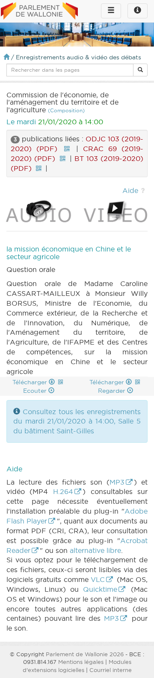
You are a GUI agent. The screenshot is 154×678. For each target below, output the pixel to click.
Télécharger (30, 382)
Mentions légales (81, 661)
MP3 (117, 482)
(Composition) (66, 110)
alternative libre (95, 550)
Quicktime (100, 589)
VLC (98, 579)
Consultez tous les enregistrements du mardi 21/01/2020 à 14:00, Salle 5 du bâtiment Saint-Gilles (77, 421)
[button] (140, 70)
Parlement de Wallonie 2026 (85, 654)
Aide (130, 190)
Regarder (112, 391)
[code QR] (66, 148)
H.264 (63, 491)
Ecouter (35, 391)
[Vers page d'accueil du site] (39, 11)
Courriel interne (110, 669)
